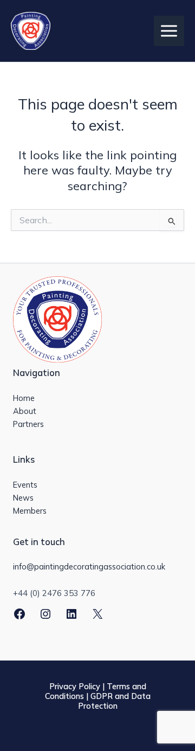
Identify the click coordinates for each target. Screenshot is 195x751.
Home (24, 398)
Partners (28, 424)
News (23, 498)
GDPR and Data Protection (114, 701)
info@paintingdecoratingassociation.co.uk (89, 566)
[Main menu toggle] (169, 31)
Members (30, 511)
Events (25, 485)
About (24, 411)
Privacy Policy (74, 686)
